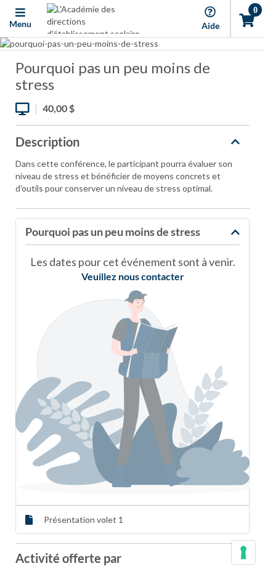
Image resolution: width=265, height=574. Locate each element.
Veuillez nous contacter (132, 276)
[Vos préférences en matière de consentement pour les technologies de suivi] (243, 552)
